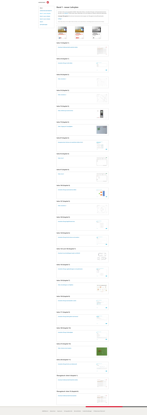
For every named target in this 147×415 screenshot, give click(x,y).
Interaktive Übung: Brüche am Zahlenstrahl (67, 364)
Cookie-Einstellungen (87, 411)
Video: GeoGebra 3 (62, 205)
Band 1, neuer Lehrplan (45, 13)
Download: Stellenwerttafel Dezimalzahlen (67, 395)
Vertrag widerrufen (68, 411)
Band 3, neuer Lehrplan (45, 19)
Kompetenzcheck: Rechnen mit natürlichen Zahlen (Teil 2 (70, 142)
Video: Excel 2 (61, 174)
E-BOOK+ (66, 13)
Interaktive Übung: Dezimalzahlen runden (67, 300)
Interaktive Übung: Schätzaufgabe (65, 332)
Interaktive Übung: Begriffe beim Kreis (66, 221)
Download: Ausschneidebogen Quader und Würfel (69, 253)
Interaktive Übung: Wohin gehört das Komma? (68, 316)
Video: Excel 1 (61, 158)
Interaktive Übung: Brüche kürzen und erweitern (68, 237)
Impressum (59, 411)
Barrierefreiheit (77, 411)
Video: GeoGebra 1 (62, 79)
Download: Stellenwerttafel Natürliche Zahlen (68, 380)
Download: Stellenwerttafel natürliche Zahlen (68, 47)
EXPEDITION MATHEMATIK (46, 10)
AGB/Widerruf (45, 411)
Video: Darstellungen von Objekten (65, 284)
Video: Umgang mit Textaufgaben (65, 126)
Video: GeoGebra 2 (62, 94)
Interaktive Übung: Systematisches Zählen (67, 189)
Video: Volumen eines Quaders (64, 348)
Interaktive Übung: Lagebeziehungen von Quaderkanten (70, 269)
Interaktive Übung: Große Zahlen (65, 63)
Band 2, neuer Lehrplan (45, 16)
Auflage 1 (60, 18)
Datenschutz (52, 411)
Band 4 (41, 21)
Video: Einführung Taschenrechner (65, 110)
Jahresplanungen (43, 24)
